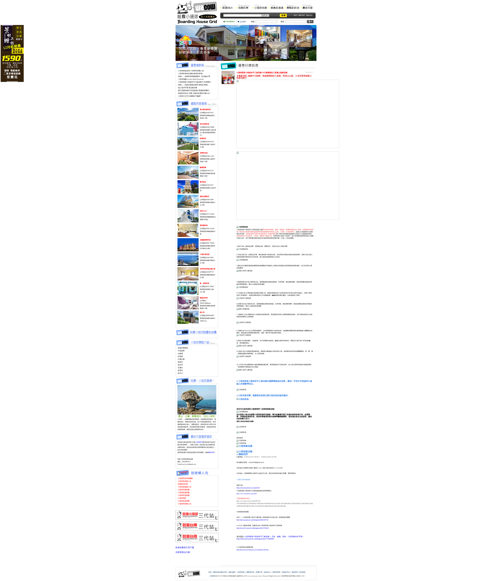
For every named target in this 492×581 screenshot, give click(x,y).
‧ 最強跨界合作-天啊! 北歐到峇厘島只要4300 (193, 93)
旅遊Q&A (267, 572)
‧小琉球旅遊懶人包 (184, 487)
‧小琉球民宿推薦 (183, 495)
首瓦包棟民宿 (204, 124)
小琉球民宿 (199, 442)
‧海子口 (180, 373)
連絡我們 (295, 572)
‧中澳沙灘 (180, 359)
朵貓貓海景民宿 (205, 240)
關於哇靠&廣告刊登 (220, 572)
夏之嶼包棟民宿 (205, 109)
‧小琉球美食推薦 (183, 501)
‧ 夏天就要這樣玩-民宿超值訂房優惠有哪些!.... (194, 90)
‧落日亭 (180, 365)
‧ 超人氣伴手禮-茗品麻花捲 (187, 88)
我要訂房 (259, 572)
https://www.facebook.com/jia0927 (248, 488)
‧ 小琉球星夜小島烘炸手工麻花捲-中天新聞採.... (194, 82)
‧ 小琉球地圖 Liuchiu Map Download (190, 79)
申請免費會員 (230, 21)
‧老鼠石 (180, 362)
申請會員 (302, 572)
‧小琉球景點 (181, 498)
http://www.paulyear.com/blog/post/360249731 (253, 520)
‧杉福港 (180, 356)
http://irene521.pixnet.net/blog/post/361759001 (253, 528)
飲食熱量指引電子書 (185, 547)
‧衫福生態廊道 (182, 348)
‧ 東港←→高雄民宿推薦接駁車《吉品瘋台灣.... (194, 76)
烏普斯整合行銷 (183, 552)
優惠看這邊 (250, 572)
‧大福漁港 (180, 351)
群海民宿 (203, 138)
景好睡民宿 (204, 225)
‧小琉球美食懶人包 (184, 481)
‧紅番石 (180, 368)
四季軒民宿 (204, 153)
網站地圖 (232, 572)
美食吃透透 (276, 572)
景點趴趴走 (286, 572)
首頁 (295, 15)
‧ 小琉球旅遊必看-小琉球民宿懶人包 (190, 71)
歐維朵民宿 (204, 298)
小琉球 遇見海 (204, 254)
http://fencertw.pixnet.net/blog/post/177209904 (255, 539)
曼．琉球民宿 (204, 283)
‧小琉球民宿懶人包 (184, 504)
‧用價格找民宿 (182, 484)
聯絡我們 (309, 15)
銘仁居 (202, 312)
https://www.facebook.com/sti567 (247, 494)
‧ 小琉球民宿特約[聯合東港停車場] (190, 73)
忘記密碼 (243, 22)
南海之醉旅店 (204, 196)
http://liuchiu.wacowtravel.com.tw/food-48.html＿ (253, 550)
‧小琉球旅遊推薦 (183, 492)
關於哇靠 (302, 15)
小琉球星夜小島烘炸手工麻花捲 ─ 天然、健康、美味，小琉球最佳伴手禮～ (274, 536)
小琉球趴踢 (240, 572)
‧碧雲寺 (180, 370)
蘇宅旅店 (203, 182)
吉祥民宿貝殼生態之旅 (207, 269)
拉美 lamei (203, 211)
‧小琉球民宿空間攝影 (185, 478)
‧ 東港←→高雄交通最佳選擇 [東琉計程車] (192, 85)
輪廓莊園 (203, 167)
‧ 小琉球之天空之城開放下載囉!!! (189, 96)
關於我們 (211, 452)
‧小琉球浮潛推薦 (183, 490)
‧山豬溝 (180, 353)
